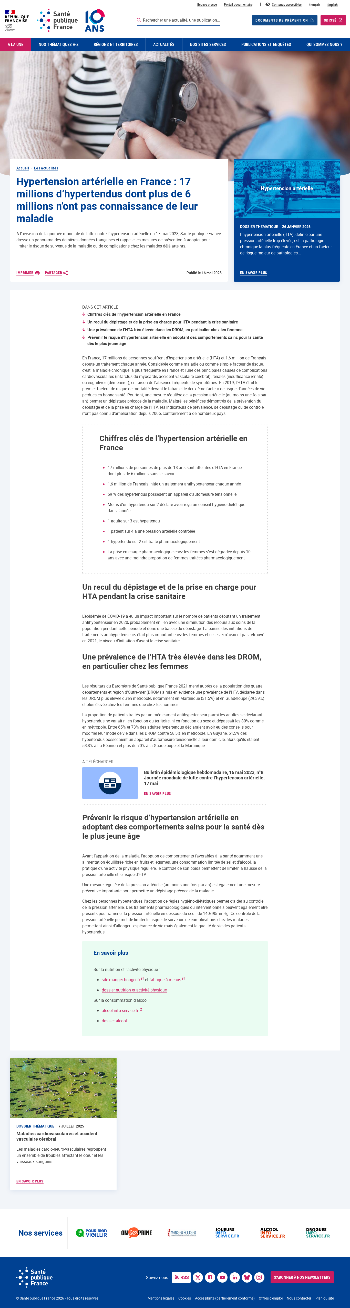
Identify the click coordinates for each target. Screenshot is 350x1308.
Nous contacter (299, 1298)
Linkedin (236, 1277)
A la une (15, 44)
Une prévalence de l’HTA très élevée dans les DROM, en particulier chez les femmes (164, 329)
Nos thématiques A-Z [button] (58, 44)
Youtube (224, 1277)
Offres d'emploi (271, 1298)
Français (314, 5)
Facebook (211, 1277)
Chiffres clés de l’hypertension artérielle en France (134, 314)
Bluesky (248, 1277)
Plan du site (324, 1298)
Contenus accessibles (287, 4)
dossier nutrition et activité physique (134, 990)
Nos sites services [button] (208, 44)
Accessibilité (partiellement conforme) (225, 1298)
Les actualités (46, 168)
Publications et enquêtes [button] (266, 44)
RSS (184, 1277)
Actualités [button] (163, 44)
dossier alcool (114, 1021)
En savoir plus (157, 793)
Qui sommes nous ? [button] (324, 44)
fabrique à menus (165, 979)
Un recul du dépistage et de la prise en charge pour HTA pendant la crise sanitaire (162, 322)
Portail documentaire (238, 4)
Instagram (260, 1277)
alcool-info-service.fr (120, 1010)
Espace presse (207, 4)
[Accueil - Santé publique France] (54, 20)
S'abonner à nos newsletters (302, 1277)
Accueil (22, 168)
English (332, 5)
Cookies (184, 1298)
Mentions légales (161, 1298)
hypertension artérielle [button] (189, 358)
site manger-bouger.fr (121, 979)
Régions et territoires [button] (116, 44)
